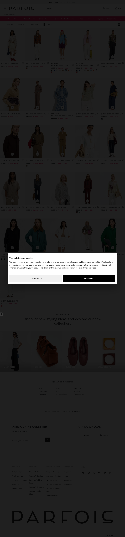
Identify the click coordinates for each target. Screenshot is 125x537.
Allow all (89, 278)
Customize (34, 278)
